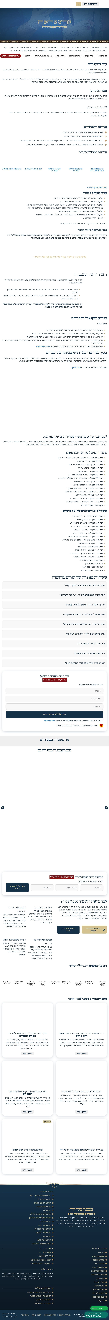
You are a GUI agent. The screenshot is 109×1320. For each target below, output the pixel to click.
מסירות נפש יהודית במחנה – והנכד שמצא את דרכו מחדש (81, 1034)
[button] (2, 807)
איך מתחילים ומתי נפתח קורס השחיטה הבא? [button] (85, 663)
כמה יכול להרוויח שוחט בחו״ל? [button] (91, 643)
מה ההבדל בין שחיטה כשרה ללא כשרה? (81, 1091)
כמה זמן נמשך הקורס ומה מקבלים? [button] (89, 653)
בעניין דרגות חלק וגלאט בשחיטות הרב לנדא (81, 1149)
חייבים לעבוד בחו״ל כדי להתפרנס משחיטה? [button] (85, 633)
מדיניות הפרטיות (49, 721)
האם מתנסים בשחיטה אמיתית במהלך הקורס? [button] (84, 585)
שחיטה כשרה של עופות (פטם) (27, 1149)
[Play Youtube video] (54, 402)
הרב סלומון (76, 367)
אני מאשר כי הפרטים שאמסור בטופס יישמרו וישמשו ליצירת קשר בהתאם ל (72, 721)
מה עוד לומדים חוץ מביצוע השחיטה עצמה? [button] (85, 604)
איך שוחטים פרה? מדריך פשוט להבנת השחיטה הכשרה (28, 1034)
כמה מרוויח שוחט (43, 346)
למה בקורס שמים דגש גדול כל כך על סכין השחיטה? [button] (82, 595)
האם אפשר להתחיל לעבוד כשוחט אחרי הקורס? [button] (84, 614)
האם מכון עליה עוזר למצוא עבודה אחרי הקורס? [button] (84, 624)
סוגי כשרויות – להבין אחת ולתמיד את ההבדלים (27, 1093)
